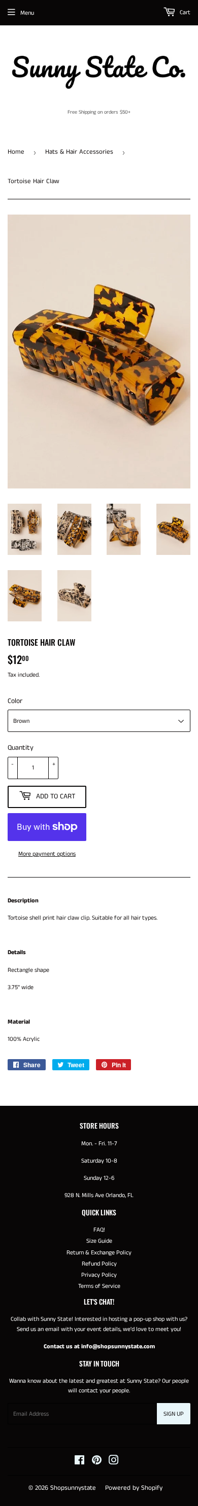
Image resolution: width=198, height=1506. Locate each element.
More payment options (47, 854)
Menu (27, 13)
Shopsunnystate (73, 1488)
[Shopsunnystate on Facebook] (79, 1462)
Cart (184, 12)
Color (15, 701)
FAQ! (99, 1229)
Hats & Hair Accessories (79, 152)
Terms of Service (99, 1286)
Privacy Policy (99, 1275)
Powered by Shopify (133, 1488)
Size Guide (99, 1241)
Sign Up (173, 1414)
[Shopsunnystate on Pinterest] (96, 1462)
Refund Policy (99, 1263)
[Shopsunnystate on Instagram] (114, 1462)
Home (16, 152)
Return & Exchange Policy (99, 1252)
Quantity (21, 748)
